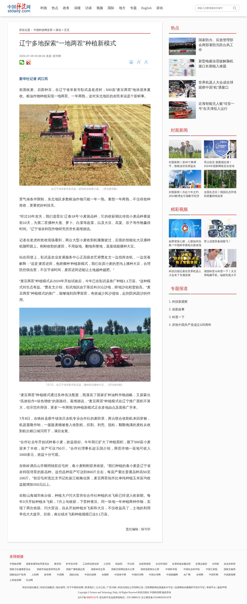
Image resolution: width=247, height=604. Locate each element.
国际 (111, 8)
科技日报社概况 (30, 587)
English (146, 8)
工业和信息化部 (91, 563)
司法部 (130, 563)
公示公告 (100, 587)
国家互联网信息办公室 (122, 569)
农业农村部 (229, 563)
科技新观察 (180, 301)
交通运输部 (201, 563)
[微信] (21, 62)
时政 (44, 8)
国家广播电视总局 (75, 569)
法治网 (29, 580)
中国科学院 (171, 569)
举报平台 (211, 587)
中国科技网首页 (43, 29)
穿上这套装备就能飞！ (217, 241)
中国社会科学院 (192, 569)
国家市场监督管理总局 (48, 569)
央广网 (187, 574)
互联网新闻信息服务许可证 (159, 587)
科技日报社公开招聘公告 (130, 587)
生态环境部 (161, 563)
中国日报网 (90, 574)
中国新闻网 (229, 574)
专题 (133, 8)
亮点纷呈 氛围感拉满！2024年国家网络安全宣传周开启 (219, 166)
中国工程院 (211, 569)
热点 (55, 8)
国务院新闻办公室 (150, 569)
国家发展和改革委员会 (37, 563)
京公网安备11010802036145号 (156, 597)
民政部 (118, 563)
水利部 (215, 563)
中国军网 (213, 574)
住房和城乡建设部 (181, 563)
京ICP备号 (88, 597)
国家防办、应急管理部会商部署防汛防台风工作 (216, 45)
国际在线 (74, 574)
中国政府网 (15, 563)
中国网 (60, 574)
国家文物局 (229, 569)
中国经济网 (137, 574)
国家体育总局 (98, 569)
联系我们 (89, 587)
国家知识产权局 (18, 574)
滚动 (159, 8)
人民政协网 (15, 580)
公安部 (107, 563)
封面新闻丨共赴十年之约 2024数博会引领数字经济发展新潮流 (184, 196)
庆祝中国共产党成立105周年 (191, 324)
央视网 (105, 574)
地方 (122, 8)
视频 (99, 8)
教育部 (57, 563)
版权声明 (222, 587)
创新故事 (178, 309)
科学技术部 (72, 563)
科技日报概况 (47, 587)
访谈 (88, 8)
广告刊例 (111, 587)
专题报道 (179, 288)
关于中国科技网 (75, 587)
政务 (66, 8)
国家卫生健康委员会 (20, 569)
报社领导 (60, 587)
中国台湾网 (155, 574)
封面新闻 (179, 130)
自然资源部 (145, 563)
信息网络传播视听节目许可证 (190, 587)
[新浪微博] (28, 62)
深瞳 (77, 8)
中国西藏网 (172, 574)
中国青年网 (120, 574)
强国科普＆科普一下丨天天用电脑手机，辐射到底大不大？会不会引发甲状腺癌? (220, 275)
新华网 (47, 574)
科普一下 (178, 317)
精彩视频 (179, 209)
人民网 (35, 574)
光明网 (199, 574)
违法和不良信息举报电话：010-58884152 (119, 597)
